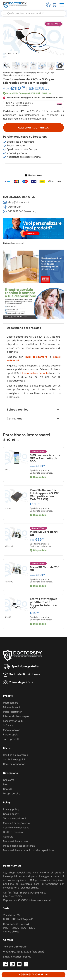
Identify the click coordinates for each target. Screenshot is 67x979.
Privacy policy (11, 809)
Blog (5, 784)
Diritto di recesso (13, 832)
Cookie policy (11, 814)
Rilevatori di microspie (16, 716)
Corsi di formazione (14, 764)
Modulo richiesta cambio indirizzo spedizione (28, 850)
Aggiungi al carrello (33, 127)
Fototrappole (10, 734)
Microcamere (10, 702)
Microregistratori (12, 711)
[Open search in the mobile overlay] (33, 13)
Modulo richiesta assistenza (19, 845)
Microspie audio (12, 707)
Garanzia (8, 836)
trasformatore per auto (35, 373)
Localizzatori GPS (13, 721)
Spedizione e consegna (16, 827)
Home (6, 72)
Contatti (7, 789)
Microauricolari (11, 730)
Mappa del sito (11, 793)
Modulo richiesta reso (15, 841)
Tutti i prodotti (11, 739)
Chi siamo (8, 780)
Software (8, 725)
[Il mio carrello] (54, 4)
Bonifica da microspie (15, 755)
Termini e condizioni (14, 818)
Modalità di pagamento (16, 823)
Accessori (16, 72)
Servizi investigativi (14, 759)
